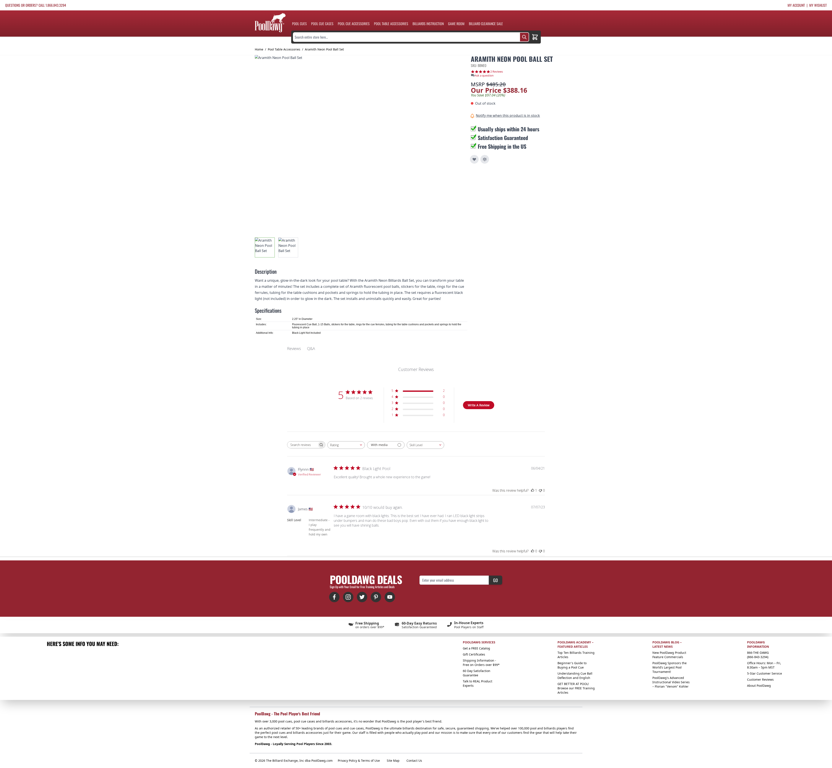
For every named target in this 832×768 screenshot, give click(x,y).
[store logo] (270, 22)
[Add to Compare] (484, 159)
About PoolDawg (759, 685)
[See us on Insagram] (348, 597)
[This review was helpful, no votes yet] (532, 551)
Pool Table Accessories (391, 23)
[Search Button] (524, 37)
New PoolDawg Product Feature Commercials (669, 655)
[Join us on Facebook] (334, 597)
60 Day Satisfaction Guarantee (476, 673)
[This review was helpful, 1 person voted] (532, 490)
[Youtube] (390, 597)
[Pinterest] (376, 597)
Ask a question (484, 75)
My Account (796, 5)
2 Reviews (496, 71)
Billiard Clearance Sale (486, 23)
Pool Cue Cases (322, 23)
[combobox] (346, 445)
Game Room (456, 23)
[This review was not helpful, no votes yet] (540, 490)
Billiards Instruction (428, 23)
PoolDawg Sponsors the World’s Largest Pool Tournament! (669, 667)
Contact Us (414, 760)
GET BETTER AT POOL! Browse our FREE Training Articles (576, 688)
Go (495, 580)
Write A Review (478, 405)
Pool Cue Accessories (354, 23)
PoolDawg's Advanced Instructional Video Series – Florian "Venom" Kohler (671, 682)
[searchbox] (302, 444)
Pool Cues (299, 23)
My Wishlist (818, 5)
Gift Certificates (474, 654)
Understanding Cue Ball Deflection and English (574, 675)
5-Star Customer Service (764, 673)
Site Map (393, 760)
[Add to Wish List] (474, 159)
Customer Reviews (760, 679)
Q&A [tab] (311, 348)
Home (259, 49)
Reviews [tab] (294, 348)
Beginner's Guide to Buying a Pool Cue (572, 665)
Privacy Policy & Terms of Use (359, 760)
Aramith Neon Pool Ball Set (324, 49)
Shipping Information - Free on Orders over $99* (481, 662)
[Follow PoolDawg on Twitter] (362, 597)
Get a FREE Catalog (476, 648)
